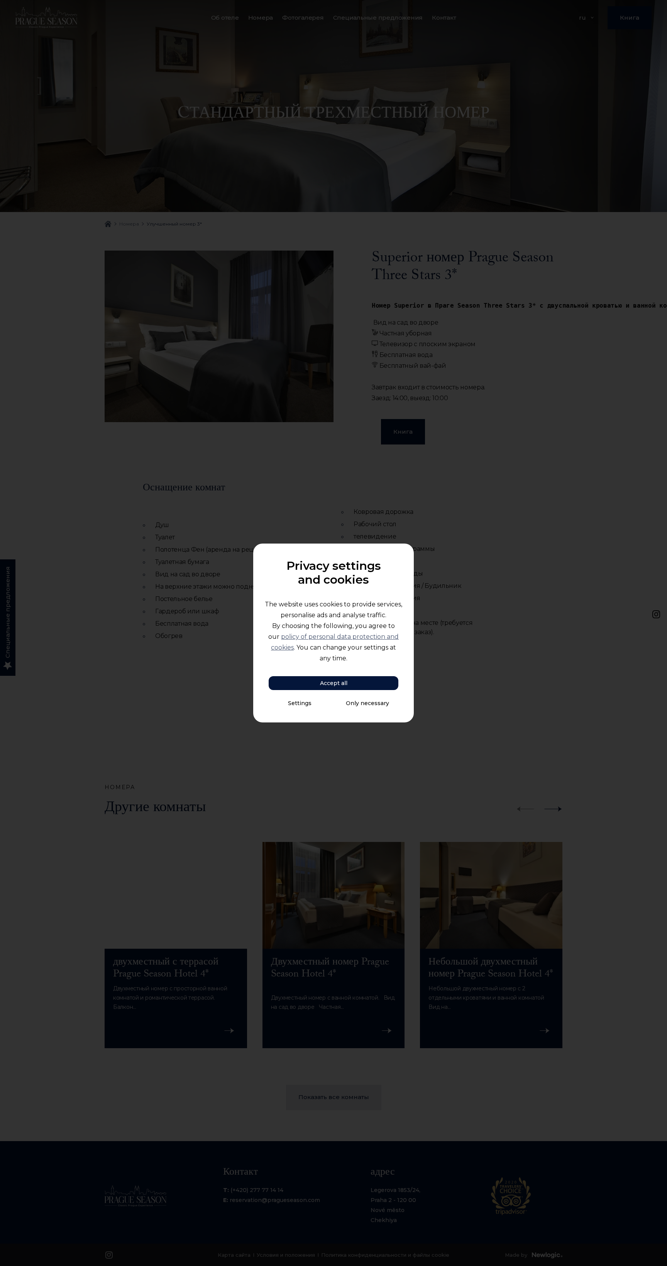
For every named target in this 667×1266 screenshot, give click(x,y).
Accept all (333, 683)
